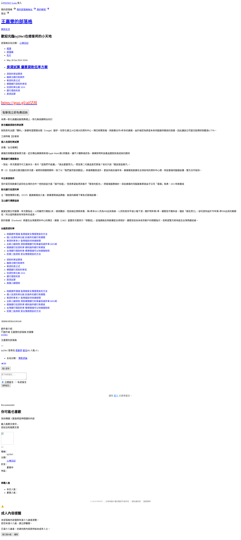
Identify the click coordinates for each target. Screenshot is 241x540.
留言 (25, 350)
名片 (9, 55)
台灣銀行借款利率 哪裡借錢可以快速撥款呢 (28, 251)
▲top (3, 363)
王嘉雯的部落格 (16, 21)
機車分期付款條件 (16, 77)
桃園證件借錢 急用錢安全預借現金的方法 (27, 234)
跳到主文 (5, 29)
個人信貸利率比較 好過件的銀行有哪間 (26, 237)
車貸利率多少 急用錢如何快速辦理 (24, 241)
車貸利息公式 (13, 80)
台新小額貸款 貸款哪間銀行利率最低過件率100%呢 (32, 244)
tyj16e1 (4, 335)
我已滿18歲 (6, 534)
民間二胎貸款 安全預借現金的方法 (24, 254)
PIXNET (100, 501)
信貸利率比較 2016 (16, 87)
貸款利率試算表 (14, 74)
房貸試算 (11, 94)
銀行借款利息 (13, 90)
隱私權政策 (136, 501)
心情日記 (24, 43)
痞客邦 (18, 350)
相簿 (9, 48)
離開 (16, 534)
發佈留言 (5, 386)
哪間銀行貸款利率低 (17, 84)
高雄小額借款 (13, 283)
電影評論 (22, 358)
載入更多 (5, 369)
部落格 (10, 52)
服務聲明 (147, 501)
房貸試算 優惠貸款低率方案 (27, 67)
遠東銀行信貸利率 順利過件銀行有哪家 (26, 247)
